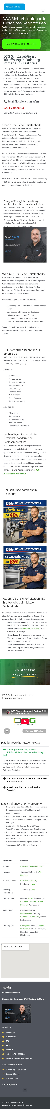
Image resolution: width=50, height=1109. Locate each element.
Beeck (33, 881)
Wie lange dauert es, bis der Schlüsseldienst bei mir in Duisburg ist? (23, 752)
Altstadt (30, 898)
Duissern (32, 902)
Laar (33, 884)
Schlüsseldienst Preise (30, 629)
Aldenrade (34, 866)
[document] (27, 825)
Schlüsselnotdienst (12, 1064)
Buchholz (40, 926)
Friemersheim (34, 917)
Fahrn (40, 866)
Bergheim (24, 917)
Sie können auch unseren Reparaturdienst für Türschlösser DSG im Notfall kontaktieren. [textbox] (23, 843)
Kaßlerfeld (24, 902)
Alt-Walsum (24, 866)
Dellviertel (24, 905)
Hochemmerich (26, 914)
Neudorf (40, 902)
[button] (43, 10)
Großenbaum (25, 929)
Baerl (33, 890)
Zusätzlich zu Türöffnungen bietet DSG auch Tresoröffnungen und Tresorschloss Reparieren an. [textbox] (25, 827)
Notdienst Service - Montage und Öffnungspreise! (17, 1105)
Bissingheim (25, 926)
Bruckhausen (25, 881)
